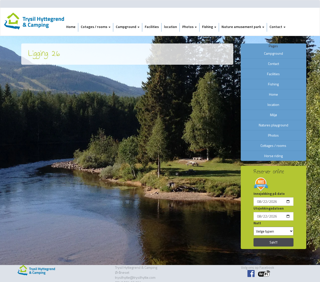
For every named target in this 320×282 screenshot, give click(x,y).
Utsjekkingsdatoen (269, 208)
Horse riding (273, 155)
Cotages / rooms (94, 26)
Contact (276, 26)
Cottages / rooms (273, 145)
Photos (188, 26)
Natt (257, 223)
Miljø (273, 114)
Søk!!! (274, 242)
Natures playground (273, 125)
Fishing (208, 26)
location (170, 26)
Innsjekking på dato (269, 193)
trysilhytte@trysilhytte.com (135, 277)
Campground (126, 26)
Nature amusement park (242, 26)
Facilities (152, 26)
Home (71, 26)
